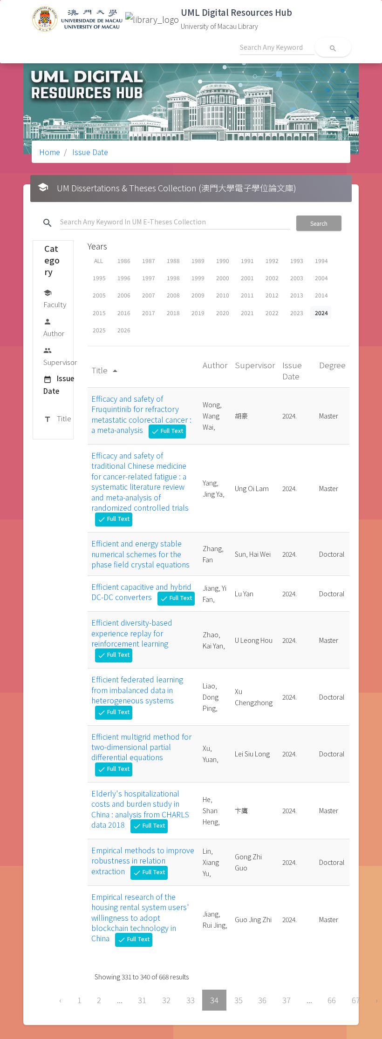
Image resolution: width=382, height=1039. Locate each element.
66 (331, 999)
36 (262, 999)
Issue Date (89, 151)
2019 (198, 313)
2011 (247, 295)
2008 (173, 295)
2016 (123, 313)
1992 (272, 260)
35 (238, 999)
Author (53, 327)
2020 (222, 313)
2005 (99, 295)
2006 (123, 295)
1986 (123, 260)
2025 (99, 330)
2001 (247, 278)
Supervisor (60, 356)
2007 (148, 295)
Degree (332, 365)
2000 (222, 278)
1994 (321, 260)
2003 (296, 278)
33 (190, 999)
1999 (198, 278)
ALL (98, 260)
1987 (148, 260)
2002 (272, 278)
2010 (222, 295)
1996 (123, 278)
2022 (272, 313)
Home (49, 151)
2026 (123, 330)
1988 (173, 260)
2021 (247, 313)
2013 (296, 295)
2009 (198, 295)
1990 (222, 260)
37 (286, 999)
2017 (148, 313)
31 (142, 999)
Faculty (54, 299)
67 (356, 999)
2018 (173, 313)
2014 (321, 295)
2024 (321, 313)
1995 (99, 278)
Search (318, 223)
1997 (148, 278)
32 (166, 999)
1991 (247, 260)
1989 (198, 260)
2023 (296, 313)
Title (57, 418)
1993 (296, 260)
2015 (99, 313)
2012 (272, 295)
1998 (173, 278)
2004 (321, 278)
